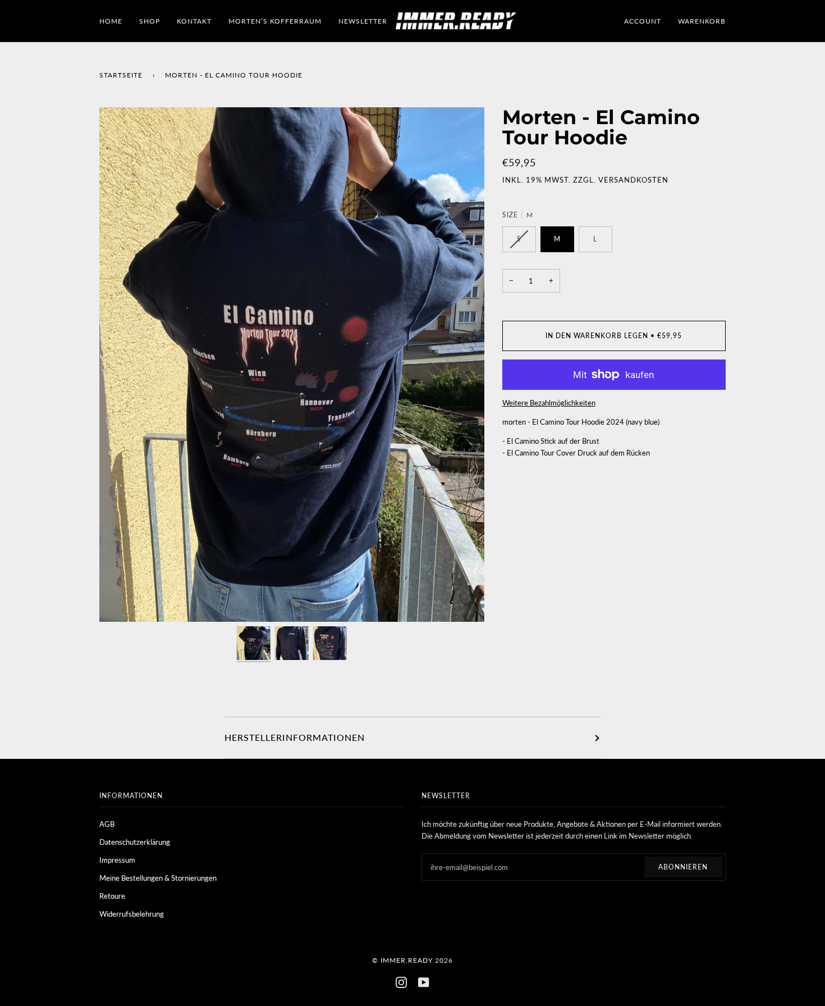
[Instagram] (401, 982)
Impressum (117, 859)
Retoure (112, 895)
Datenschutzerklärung (134, 841)
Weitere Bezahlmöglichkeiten (548, 402)
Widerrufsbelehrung (131, 913)
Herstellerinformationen (294, 737)
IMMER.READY (407, 960)
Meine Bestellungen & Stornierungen (158, 877)
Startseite (121, 75)
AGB (106, 824)
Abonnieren (683, 867)
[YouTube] (423, 982)
